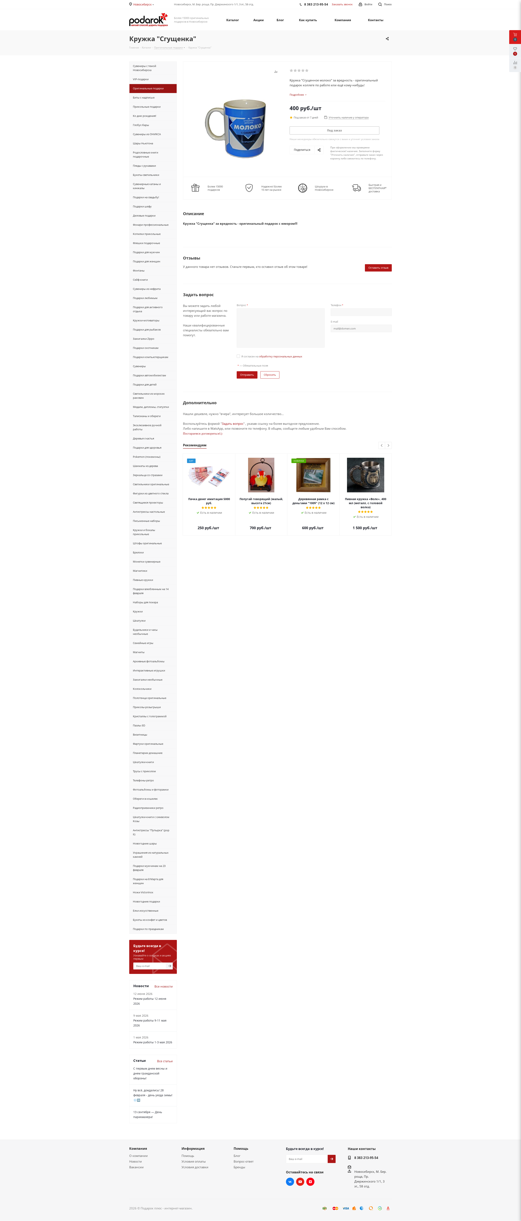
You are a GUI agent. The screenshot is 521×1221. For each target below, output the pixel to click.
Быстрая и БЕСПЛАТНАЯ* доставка (377, 188)
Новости (135, 1161)
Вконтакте (290, 1182)
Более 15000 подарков (215, 188)
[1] (291, 70)
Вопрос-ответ (244, 1161)
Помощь (188, 1156)
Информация (193, 1148)
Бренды (239, 1167)
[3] (299, 70)
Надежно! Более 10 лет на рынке (271, 188)
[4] (303, 70)
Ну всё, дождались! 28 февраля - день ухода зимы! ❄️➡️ (152, 1095)
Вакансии (136, 1167)
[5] (307, 70)
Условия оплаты (194, 1161)
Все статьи (165, 1061)
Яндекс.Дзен (310, 1182)
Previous (382, 445)
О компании (138, 1156)
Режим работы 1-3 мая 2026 (152, 1042)
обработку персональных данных (280, 356)
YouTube (300, 1182)
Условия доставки (195, 1167)
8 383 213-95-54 (366, 1157)
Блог (237, 1156)
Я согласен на (271, 356)
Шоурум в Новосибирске (324, 188)
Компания (138, 1148)
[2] (295, 70)
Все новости (163, 986)
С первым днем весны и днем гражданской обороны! (150, 1073)
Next (388, 445)
